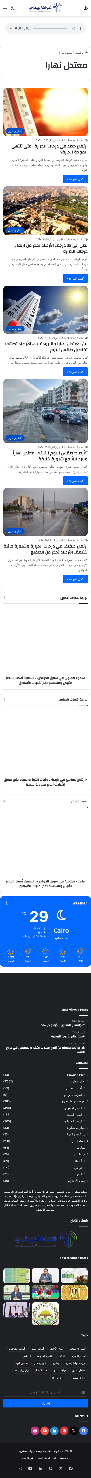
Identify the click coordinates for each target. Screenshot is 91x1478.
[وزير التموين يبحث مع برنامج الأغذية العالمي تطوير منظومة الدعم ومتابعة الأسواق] (16, 1304)
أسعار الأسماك (77, 1360)
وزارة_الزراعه (22, 1382)
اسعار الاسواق (73, 1119)
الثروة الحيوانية (44, 1367)
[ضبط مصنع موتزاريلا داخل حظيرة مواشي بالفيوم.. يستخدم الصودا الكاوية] (74, 1321)
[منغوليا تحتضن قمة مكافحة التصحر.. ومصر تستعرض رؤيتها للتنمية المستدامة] (45, 1325)
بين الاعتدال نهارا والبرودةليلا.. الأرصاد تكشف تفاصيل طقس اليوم (46, 347)
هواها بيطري (59, 1382)
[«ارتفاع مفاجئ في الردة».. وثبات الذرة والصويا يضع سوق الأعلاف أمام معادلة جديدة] (16, 1287)
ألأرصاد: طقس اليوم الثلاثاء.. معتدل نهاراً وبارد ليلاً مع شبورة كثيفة (50, 456)
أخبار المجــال (73, 1099)
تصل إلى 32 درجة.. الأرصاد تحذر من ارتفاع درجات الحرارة (51, 248)
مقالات (81, 1159)
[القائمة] (5, 10)
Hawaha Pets (76, 1086)
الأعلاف (62, 1367)
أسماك (78, 1172)
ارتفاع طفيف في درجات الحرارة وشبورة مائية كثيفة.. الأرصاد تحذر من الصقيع (46, 549)
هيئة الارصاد (41, 1382)
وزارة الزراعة (59, 1389)
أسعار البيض (37, 1360)
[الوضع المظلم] (13, 10)
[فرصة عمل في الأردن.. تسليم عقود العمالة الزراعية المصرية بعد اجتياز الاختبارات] (16, 1321)
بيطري (55, 1374)
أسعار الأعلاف (57, 1360)
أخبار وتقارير (77, 1093)
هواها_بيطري (78, 1382)
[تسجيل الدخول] (86, 10)
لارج (79, 1186)
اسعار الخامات (73, 1133)
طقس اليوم (21, 1374)
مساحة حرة (78, 1152)
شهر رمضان (40, 1374)
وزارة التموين (78, 1389)
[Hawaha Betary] (45, 8)
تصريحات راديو (73, 1106)
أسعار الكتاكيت (17, 1360)
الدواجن (27, 1367)
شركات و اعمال (75, 1146)
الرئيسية (79, 52)
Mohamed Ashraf (74, 140)
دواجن (78, 1179)
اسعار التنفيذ (74, 1126)
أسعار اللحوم (78, 1367)
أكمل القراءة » (75, 179)
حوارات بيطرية (76, 1139)
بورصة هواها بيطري (73, 1112)
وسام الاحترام (76, 1192)
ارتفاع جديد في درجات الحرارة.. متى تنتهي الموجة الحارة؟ (49, 149)
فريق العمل (43, 1469)
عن (55, 1469)
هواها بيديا (79, 1165)
